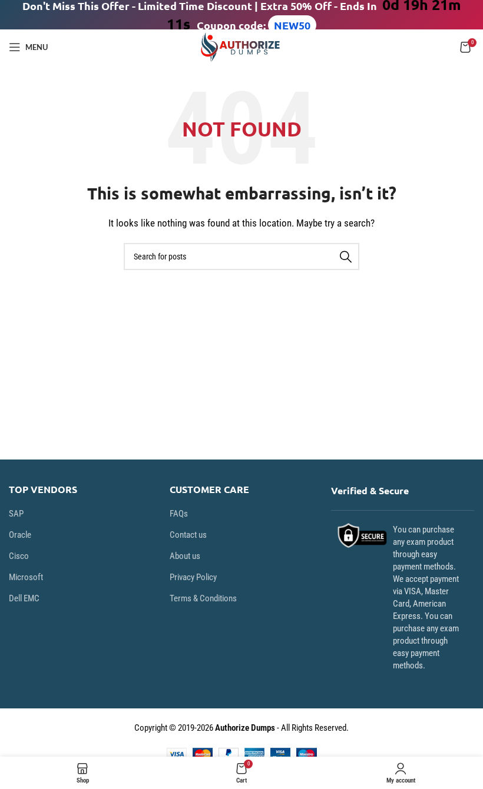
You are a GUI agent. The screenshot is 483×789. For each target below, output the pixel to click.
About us (185, 556)
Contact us (188, 535)
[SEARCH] (345, 256)
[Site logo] (241, 46)
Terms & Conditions (203, 598)
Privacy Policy (193, 577)
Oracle (20, 535)
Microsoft (26, 577)
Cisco (19, 556)
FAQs (179, 513)
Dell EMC (24, 598)
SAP (16, 513)
